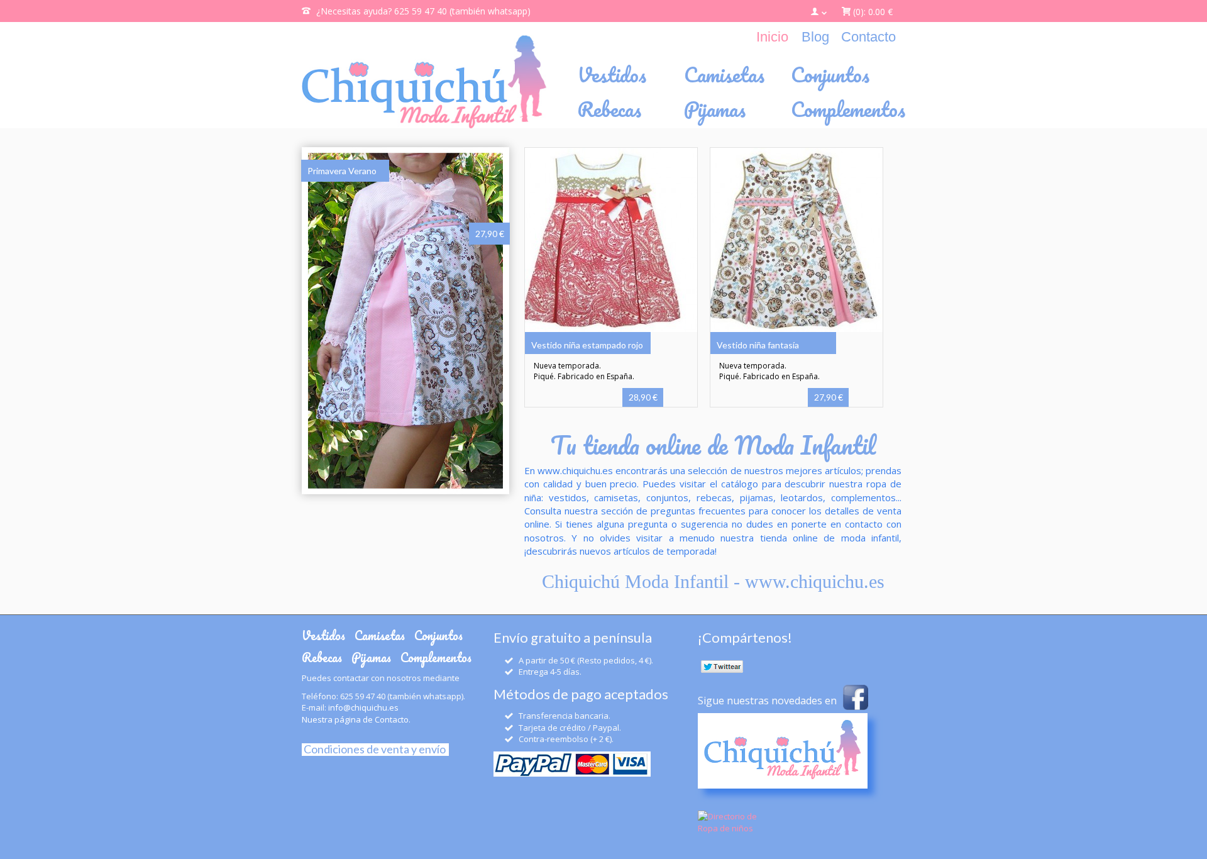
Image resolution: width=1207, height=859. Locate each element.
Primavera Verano (342, 170)
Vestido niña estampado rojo (587, 345)
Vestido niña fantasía (758, 345)
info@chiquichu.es (363, 707)
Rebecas (322, 658)
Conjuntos (438, 636)
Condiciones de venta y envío (374, 749)
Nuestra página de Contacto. (356, 719)
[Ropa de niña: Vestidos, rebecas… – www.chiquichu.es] (424, 81)
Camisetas (380, 636)
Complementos (435, 658)
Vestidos (323, 636)
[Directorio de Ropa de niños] (728, 821)
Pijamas (371, 658)
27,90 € (489, 233)
